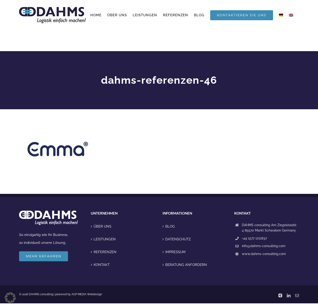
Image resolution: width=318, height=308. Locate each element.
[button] (10, 298)
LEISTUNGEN (105, 239)
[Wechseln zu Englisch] (291, 15)
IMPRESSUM (175, 252)
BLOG (170, 226)
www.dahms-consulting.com (264, 254)
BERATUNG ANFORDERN (186, 265)
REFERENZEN (105, 252)
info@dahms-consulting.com (263, 246)
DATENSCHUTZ (178, 239)
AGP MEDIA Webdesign (86, 294)
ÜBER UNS (102, 226)
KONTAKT (102, 265)
